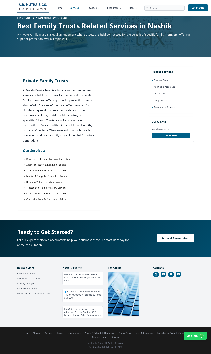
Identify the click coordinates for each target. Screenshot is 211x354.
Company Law (160, 100)
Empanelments (74, 333)
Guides (93, 7)
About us (37, 333)
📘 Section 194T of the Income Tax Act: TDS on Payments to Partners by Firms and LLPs (82, 294)
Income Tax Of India (26, 273)
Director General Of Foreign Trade (33, 293)
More (132, 7)
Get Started (198, 7)
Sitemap (116, 337)
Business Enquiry (100, 337)
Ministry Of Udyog (26, 283)
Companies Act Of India (28, 278)
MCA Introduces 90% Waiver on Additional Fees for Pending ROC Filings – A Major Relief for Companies (82, 312)
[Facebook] (156, 274)
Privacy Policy (124, 333)
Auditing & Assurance (164, 87)
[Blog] (178, 274)
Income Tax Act (161, 93)
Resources (113, 7)
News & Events (72, 267)
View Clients (171, 135)
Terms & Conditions (144, 333)
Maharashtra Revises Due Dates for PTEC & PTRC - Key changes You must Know (82, 277)
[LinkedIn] (163, 274)
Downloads (109, 333)
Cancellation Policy (166, 333)
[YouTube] (171, 274)
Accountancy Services (164, 107)
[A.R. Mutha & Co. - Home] (33, 8)
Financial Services (162, 80)
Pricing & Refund (93, 333)
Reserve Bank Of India (27, 288)
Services (74, 7)
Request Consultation (175, 238)
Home (59, 7)
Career (181, 333)
